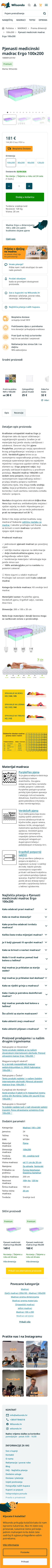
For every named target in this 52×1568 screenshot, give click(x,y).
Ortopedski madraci (25, 1304)
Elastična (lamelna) (32, 1172)
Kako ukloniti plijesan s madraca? (20, 1028)
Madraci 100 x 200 (32, 1127)
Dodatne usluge (13, 1474)
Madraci (25, 1289)
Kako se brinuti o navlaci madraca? (21, 950)
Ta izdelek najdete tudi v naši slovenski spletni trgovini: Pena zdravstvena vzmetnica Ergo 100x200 (24, 1110)
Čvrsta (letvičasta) (31, 1170)
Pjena (25, 1143)
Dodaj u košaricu (25, 197)
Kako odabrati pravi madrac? (18, 909)
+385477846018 (17, 1419)
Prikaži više (24, 1321)
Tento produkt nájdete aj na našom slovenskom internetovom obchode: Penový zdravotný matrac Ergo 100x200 (23, 1053)
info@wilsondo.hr (18, 1415)
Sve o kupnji (12, 1451)
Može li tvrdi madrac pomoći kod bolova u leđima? (20, 959)
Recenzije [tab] (18, 412)
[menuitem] (7, 20)
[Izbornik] (46, 5)
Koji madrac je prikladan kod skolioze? (23, 977)
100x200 (27, 1149)
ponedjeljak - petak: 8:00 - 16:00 (23, 1435)
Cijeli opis (10, 239)
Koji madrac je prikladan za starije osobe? (21, 969)
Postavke (25, 1552)
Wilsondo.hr (16, 1424)
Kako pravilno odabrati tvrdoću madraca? (19, 926)
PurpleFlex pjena (29, 772)
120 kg (35, 1180)
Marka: (9, 69)
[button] (7, 112)
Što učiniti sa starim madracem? (20, 1013)
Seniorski (38, 1166)
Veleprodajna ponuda (16, 1493)
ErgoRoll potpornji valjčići (30, 853)
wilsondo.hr (16, 1428)
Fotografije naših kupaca (18, 1485)
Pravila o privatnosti (15, 1497)
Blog (8, 1466)
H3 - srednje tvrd (31, 1156)
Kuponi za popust (14, 1489)
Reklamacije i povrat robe (18, 1462)
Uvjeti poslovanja (14, 1482)
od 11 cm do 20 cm (32, 1162)
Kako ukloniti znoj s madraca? (18, 1021)
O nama (9, 1458)
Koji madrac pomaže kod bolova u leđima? (20, 1005)
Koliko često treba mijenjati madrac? (22, 934)
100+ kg (26, 1180)
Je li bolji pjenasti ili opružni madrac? (22, 942)
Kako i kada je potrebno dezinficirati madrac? (22, 994)
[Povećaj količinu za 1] (29, 186)
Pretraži (44, 13)
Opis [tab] (6, 412)
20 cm (26, 1191)
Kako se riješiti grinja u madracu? (20, 985)
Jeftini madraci (25, 1308)
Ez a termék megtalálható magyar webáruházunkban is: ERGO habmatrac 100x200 (21, 1067)
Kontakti (10, 1454)
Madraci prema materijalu (25, 1300)
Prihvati (25, 1561)
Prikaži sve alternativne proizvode (24, 1270)
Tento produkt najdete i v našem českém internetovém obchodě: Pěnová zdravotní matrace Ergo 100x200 (22, 1081)
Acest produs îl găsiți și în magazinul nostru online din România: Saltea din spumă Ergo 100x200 (23, 1095)
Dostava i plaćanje (14, 1478)
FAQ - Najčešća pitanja (16, 1470)
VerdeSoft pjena (28, 810)
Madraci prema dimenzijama (25, 1296)
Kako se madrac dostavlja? (16, 916)
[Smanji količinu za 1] (9, 186)
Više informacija (11, 1544)
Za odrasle (28, 1166)
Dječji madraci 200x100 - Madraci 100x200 (25, 1293)
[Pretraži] (29, 5)
